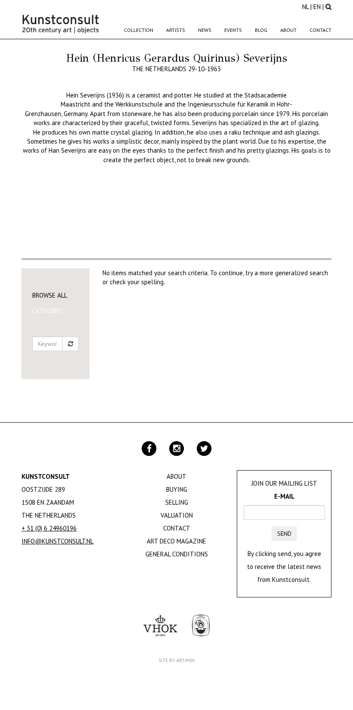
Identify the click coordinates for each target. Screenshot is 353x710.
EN (317, 7)
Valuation (177, 515)
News (204, 30)
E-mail (284, 496)
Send (284, 533)
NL (305, 7)
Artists (175, 30)
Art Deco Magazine (176, 541)
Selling (176, 502)
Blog (261, 30)
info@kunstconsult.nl (57, 541)
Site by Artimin (176, 660)
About (288, 30)
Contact (320, 30)
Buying (176, 489)
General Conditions (177, 554)
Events (233, 30)
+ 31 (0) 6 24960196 (49, 528)
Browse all (49, 295)
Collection (138, 30)
